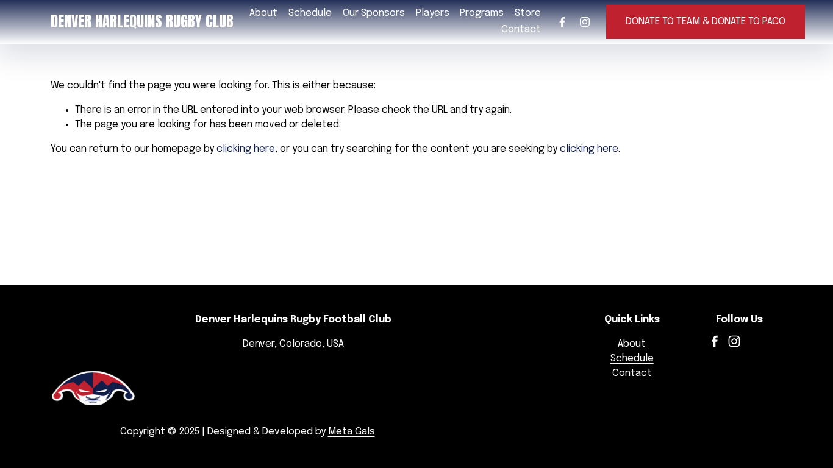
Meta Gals (351, 432)
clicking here (245, 149)
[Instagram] (585, 22)
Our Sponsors (374, 13)
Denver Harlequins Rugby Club (142, 21)
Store (528, 13)
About (632, 344)
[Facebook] (562, 22)
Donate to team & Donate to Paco (705, 21)
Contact (521, 29)
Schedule (310, 13)
